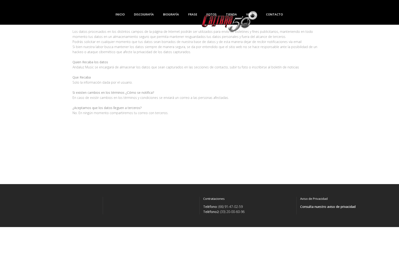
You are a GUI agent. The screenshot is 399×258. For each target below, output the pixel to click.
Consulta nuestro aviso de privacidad (328, 206)
